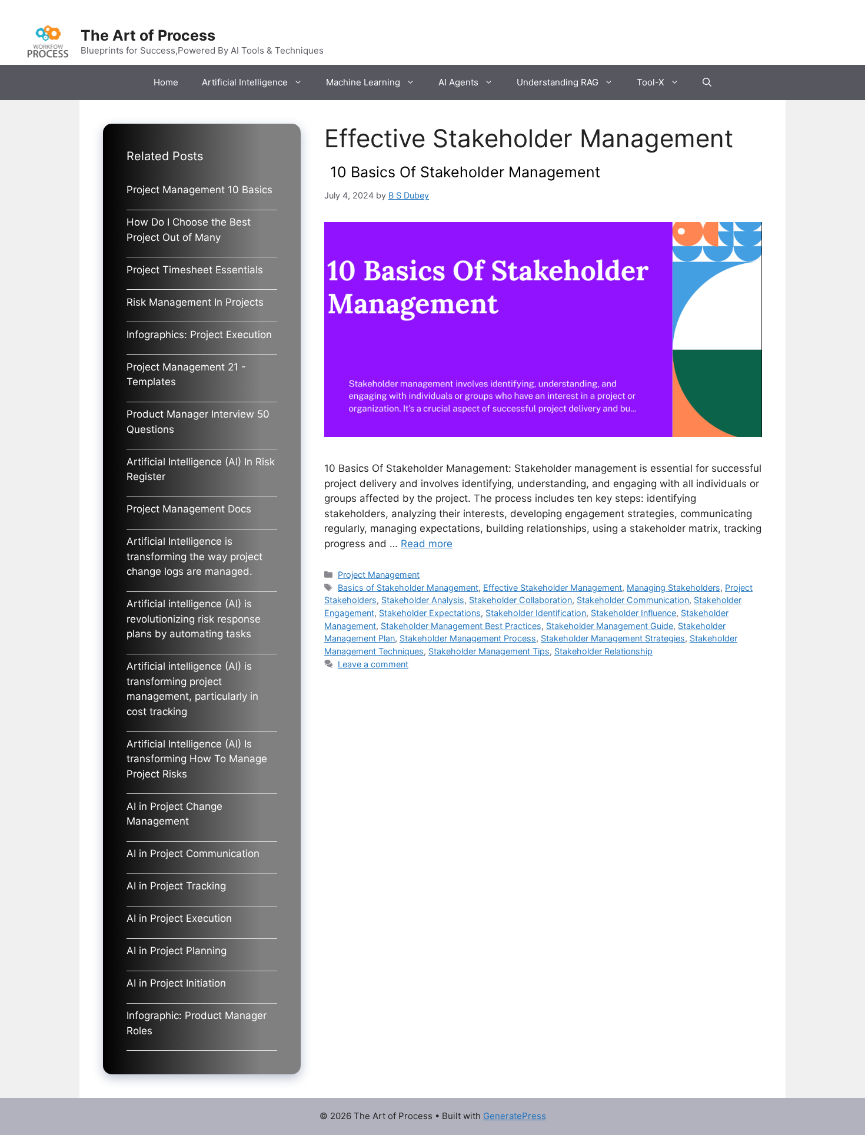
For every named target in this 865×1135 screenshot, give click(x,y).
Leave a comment (373, 664)
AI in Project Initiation (176, 983)
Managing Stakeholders (673, 588)
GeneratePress (514, 1115)
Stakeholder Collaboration (520, 600)
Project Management (379, 575)
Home (166, 82)
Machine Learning (363, 82)
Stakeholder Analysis (422, 600)
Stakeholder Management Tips (489, 651)
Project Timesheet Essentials (195, 270)
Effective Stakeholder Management (552, 588)
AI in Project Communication (193, 853)
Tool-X (650, 82)
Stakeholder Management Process (468, 638)
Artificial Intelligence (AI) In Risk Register (201, 469)
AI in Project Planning (177, 951)
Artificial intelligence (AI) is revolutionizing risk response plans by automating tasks (194, 619)
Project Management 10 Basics (199, 190)
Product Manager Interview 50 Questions (198, 421)
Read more (427, 544)
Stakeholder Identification (535, 613)
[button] (707, 82)
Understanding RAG (557, 82)
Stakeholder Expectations (430, 613)
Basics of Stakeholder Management (408, 588)
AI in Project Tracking (176, 886)
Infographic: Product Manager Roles (197, 1023)
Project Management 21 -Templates (186, 374)
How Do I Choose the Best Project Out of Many (189, 229)
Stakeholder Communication (633, 600)
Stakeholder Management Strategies (613, 638)
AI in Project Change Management (174, 814)
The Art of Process (148, 35)
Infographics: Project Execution (199, 334)
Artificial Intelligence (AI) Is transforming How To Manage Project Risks (197, 759)
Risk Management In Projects (195, 302)
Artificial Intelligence (245, 82)
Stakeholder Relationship (603, 651)
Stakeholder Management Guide (609, 626)
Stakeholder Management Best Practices (461, 626)
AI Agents (458, 82)
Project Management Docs (189, 509)
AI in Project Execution (179, 918)
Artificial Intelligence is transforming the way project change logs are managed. (194, 556)
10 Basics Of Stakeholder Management (465, 172)
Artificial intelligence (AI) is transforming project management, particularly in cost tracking (192, 688)
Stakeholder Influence (633, 613)
